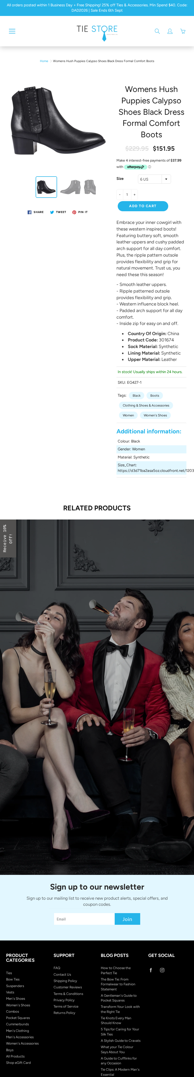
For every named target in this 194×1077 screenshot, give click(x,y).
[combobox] (154, 179)
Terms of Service (66, 1006)
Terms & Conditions (68, 994)
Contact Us (62, 974)
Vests (10, 992)
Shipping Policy (65, 981)
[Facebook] (151, 970)
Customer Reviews (68, 987)
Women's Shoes (155, 415)
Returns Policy (64, 1013)
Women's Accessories (22, 1043)
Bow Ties (12, 979)
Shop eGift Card (18, 1063)
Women (128, 415)
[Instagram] (162, 970)
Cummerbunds (17, 1024)
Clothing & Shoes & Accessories (146, 405)
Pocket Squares (18, 1018)
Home (44, 61)
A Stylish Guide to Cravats (120, 1040)
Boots (154, 395)
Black (136, 395)
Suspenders (15, 986)
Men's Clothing (17, 1031)
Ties (9, 973)
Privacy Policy (64, 1000)
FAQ (57, 968)
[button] (8, 538)
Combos (12, 1011)
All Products (15, 1056)
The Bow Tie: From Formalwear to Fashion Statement (118, 984)
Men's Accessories (20, 1037)
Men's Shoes (15, 998)
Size (120, 178)
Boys (9, 1050)
